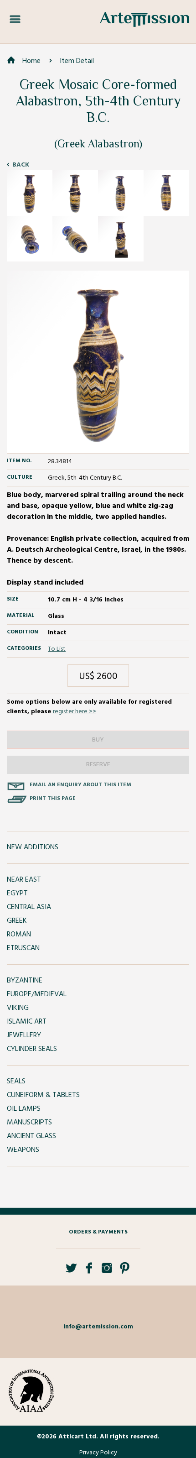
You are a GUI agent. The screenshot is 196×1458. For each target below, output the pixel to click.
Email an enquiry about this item (80, 784)
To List (57, 649)
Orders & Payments (98, 1232)
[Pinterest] (125, 1271)
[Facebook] (89, 1271)
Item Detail (77, 61)
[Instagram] (107, 1271)
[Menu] (15, 19)
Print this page (53, 798)
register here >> (74, 711)
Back (20, 165)
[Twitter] (71, 1271)
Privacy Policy (98, 1453)
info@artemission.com (98, 1327)
